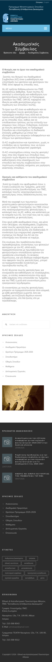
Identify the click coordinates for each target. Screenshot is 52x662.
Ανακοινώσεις (11, 342)
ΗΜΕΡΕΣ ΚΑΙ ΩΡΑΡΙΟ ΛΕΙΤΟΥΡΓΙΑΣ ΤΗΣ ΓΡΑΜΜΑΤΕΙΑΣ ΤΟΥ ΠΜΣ (32, 475)
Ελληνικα (39, 2)
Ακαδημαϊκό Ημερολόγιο (15, 347)
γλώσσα (32, 558)
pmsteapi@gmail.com (19, 627)
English (46, 2)
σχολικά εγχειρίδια (12, 578)
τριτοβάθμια (29, 578)
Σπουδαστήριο (11, 357)
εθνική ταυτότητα (11, 563)
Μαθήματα (9, 367)
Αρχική (22, 53)
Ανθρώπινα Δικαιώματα (14, 558)
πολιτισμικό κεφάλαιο (13, 573)
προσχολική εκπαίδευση (36, 573)
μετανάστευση (26, 568)
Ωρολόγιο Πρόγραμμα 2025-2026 (19, 352)
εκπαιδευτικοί (10, 568)
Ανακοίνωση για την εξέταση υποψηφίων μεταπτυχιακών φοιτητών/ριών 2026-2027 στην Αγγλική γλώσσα (31, 441)
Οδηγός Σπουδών (12, 362)
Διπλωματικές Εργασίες (15, 371)
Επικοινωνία (10, 376)
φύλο (42, 578)
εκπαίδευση (28, 563)
